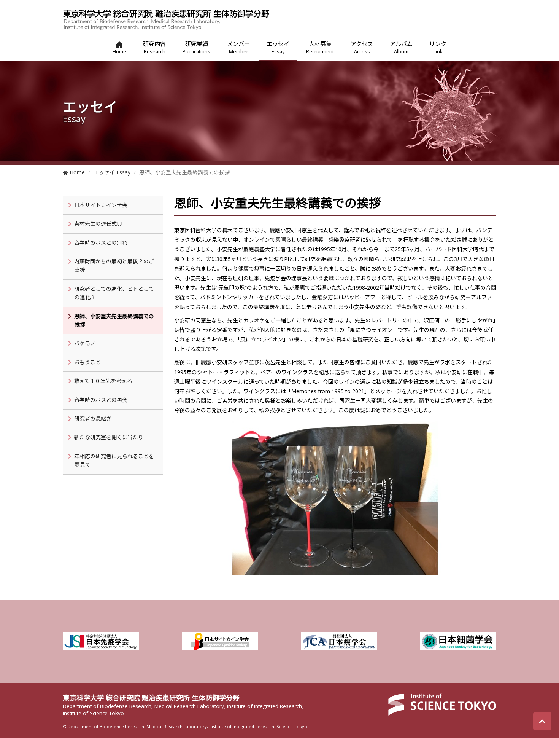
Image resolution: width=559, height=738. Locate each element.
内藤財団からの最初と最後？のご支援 (114, 265)
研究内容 (154, 47)
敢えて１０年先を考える (103, 380)
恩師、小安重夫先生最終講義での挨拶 (114, 320)
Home (76, 172)
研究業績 (196, 47)
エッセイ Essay (112, 172)
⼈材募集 (320, 47)
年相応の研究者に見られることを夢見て (114, 460)
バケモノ (84, 343)
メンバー (238, 47)
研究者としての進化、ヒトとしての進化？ (114, 293)
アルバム (401, 47)
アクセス (362, 47)
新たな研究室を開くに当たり (108, 437)
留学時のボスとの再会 (100, 399)
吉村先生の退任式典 (98, 223)
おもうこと (87, 362)
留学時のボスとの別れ (100, 242)
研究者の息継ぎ (92, 418)
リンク (437, 47)
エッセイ (278, 47)
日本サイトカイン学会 (100, 205)
